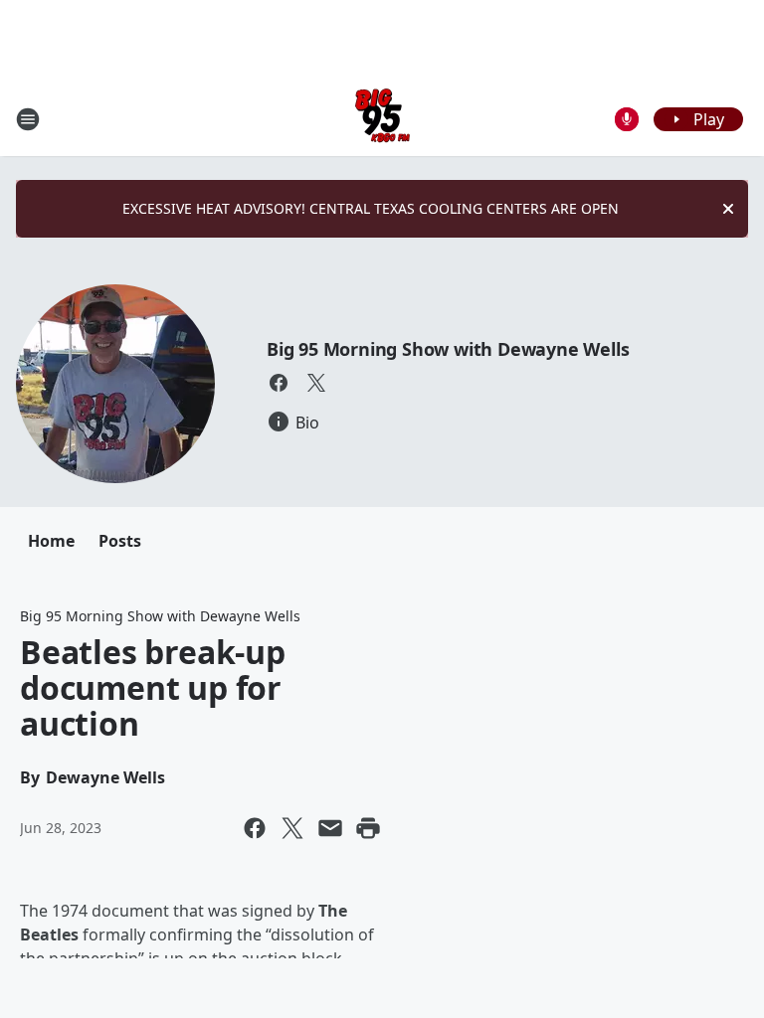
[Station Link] (382, 118)
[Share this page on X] (292, 828)
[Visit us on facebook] (278, 383)
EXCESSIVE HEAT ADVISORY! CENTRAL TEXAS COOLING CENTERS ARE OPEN (370, 208)
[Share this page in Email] (330, 828)
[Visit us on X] (316, 383)
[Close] (728, 209)
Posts (119, 541)
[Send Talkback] (627, 119)
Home (51, 541)
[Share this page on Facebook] (255, 828)
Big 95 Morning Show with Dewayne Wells (448, 349)
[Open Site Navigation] (28, 119)
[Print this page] (368, 828)
